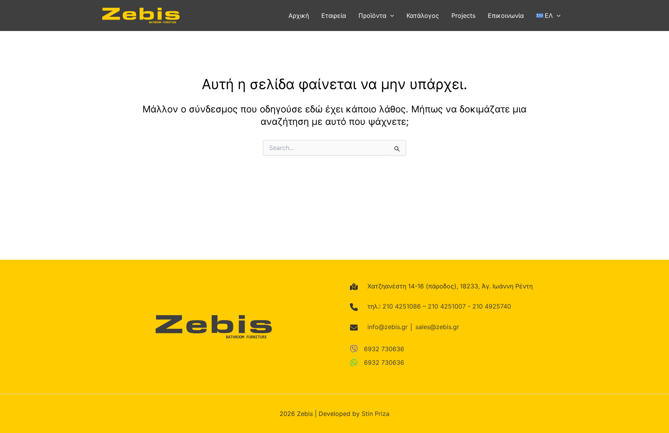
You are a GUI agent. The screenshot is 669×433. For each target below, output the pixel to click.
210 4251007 (447, 306)
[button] (390, 15)
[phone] (354, 307)
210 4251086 (402, 306)
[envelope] (354, 327)
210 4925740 (491, 306)
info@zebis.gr (387, 327)
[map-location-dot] (354, 287)
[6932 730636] (377, 349)
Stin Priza (375, 413)
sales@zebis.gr (437, 327)
